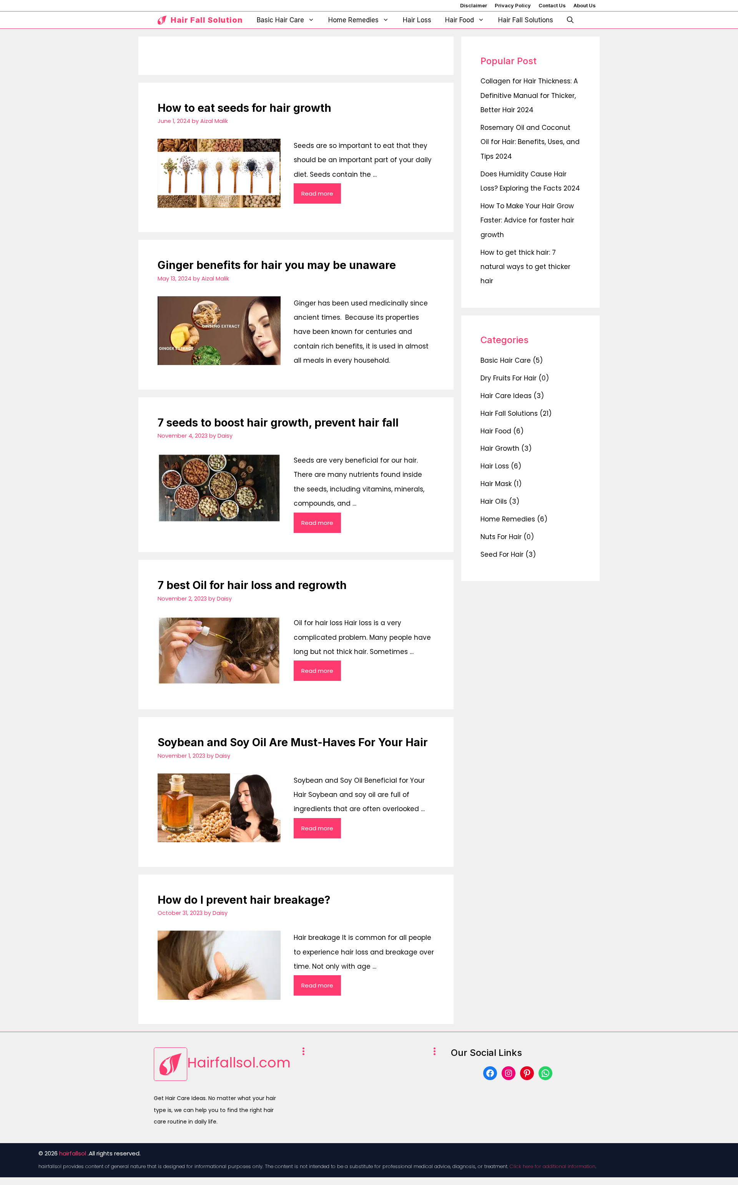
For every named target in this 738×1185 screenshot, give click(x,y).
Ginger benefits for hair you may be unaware (277, 265)
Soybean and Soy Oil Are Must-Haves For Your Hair (293, 742)
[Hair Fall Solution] (162, 20)
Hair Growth (499, 448)
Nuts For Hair (501, 536)
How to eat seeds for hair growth (244, 108)
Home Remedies (353, 20)
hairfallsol (72, 1153)
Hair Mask (496, 483)
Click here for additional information (552, 1166)
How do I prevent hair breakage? (244, 899)
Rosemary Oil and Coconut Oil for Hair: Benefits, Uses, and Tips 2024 (530, 142)
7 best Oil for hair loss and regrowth (252, 585)
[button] (570, 20)
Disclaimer (473, 5)
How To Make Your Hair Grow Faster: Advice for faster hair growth (527, 220)
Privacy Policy (513, 5)
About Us (584, 5)
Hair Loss (417, 20)
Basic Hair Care (280, 20)
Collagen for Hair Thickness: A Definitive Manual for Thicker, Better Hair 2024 (529, 95)
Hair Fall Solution (207, 20)
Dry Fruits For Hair (508, 378)
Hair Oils (493, 501)
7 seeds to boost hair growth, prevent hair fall (278, 422)
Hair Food (459, 20)
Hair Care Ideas (506, 395)
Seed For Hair (502, 554)
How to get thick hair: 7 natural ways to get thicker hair (525, 267)
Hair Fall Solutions (525, 20)
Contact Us (552, 5)
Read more (317, 193)
